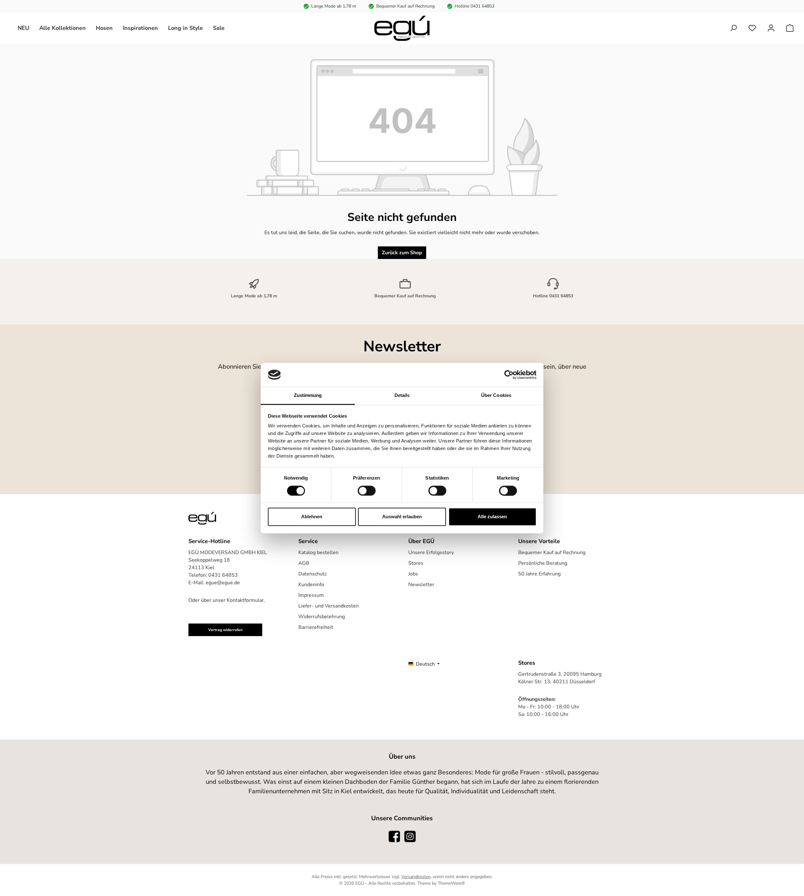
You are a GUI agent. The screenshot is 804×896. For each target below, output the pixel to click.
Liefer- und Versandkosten (328, 605)
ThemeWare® (451, 883)
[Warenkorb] (790, 28)
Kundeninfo (311, 584)
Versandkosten (416, 877)
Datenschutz (312, 573)
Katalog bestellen (318, 552)
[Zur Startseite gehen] (402, 28)
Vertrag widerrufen (225, 629)
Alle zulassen (492, 516)
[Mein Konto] (771, 28)
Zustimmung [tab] (308, 395)
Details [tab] (402, 395)
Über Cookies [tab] (496, 395)
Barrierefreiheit (315, 627)
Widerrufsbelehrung (321, 616)
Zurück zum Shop (402, 252)
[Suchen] (733, 28)
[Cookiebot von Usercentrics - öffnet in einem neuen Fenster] (508, 374)
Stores (415, 563)
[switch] (367, 491)
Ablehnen (311, 516)
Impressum (311, 595)
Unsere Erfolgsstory (431, 552)
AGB (303, 563)
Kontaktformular (245, 600)
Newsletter (421, 584)
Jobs (413, 573)
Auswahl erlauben (402, 516)
